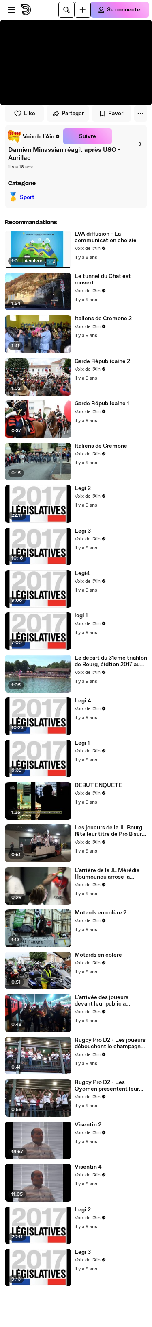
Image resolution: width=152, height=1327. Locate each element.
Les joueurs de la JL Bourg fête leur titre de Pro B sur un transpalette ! (108, 830)
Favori (116, 113)
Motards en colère (98, 955)
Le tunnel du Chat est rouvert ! (103, 279)
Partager (73, 113)
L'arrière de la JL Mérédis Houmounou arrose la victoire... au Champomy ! (108, 873)
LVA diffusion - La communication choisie (106, 237)
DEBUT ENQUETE (98, 785)
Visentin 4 (88, 1167)
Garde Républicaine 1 (102, 403)
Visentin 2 (88, 1125)
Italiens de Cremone (101, 446)
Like (29, 113)
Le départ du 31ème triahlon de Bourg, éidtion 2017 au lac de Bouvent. (111, 661)
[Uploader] (83, 10)
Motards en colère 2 (100, 912)
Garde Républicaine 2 (102, 361)
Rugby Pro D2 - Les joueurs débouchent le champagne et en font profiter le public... (110, 1043)
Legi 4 (83, 700)
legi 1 (81, 615)
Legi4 (82, 573)
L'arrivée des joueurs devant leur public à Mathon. (101, 1000)
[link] (34, 136)
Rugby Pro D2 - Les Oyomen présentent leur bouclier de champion (107, 1085)
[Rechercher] (66, 10)
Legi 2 (83, 488)
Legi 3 (83, 531)
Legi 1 (82, 743)
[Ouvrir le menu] (11, 10)
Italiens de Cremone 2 (103, 318)
